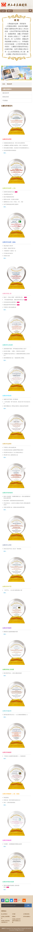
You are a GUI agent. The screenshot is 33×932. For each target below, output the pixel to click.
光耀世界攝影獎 (6, 711)
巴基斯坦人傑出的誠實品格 (10, 307)
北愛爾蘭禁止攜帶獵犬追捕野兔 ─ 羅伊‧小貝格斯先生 (16, 145)
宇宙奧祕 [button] (19, 77)
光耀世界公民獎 (6, 545)
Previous (3, 73)
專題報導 (9, 84)
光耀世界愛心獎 (6, 293)
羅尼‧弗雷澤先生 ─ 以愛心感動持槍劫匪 (13, 673)
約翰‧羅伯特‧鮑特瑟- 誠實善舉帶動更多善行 (13, 450)
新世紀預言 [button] (17, 77)
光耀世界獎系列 (6, 89)
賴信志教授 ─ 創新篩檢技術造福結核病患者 (14, 500)
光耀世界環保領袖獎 (8, 882)
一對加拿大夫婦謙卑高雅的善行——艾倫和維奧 (14, 756)
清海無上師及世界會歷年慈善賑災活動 (16, 920)
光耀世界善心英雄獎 (8, 669)
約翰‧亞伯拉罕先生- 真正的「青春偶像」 (13, 548)
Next (30, 73)
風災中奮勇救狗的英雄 (9, 197)
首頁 (3, 84)
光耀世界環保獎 (6, 395)
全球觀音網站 (26, 914)
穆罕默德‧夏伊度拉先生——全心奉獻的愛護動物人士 (16, 714)
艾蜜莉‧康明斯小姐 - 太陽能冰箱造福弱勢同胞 (14, 507)
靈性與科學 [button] (15, 77)
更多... (5, 153)
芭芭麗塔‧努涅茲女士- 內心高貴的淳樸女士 (13, 452)
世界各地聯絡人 (27, 916)
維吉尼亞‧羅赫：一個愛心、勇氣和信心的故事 (14, 351)
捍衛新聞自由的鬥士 (8, 194)
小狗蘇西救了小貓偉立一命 (10, 250)
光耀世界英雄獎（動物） (9, 242)
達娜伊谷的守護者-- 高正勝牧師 (11, 399)
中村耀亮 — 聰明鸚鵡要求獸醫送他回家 (13, 844)
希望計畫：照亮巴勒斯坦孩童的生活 (12, 800)
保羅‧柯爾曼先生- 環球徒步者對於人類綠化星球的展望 (16, 406)
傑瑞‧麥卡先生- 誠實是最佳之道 (11, 455)
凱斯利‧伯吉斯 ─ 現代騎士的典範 (11, 199)
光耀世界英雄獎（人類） (9, 188)
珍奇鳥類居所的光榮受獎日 (10, 302)
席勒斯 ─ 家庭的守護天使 (9, 248)
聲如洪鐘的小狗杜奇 (8, 245)
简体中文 (10, 11)
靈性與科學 (5, 93)
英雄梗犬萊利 (7, 255)
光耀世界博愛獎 (6, 628)
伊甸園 (13, 914)
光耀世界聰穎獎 (6, 840)
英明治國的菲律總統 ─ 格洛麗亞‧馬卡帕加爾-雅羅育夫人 (16, 148)
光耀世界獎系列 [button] (13, 77)
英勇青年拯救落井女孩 (9, 192)
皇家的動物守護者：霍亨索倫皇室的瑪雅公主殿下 (15, 348)
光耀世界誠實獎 (6, 444)
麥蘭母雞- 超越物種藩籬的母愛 (11, 631)
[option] (16, 73)
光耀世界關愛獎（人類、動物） (11, 794)
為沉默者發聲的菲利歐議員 (10, 150)
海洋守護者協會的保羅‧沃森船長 (11, 204)
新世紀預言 (5, 96)
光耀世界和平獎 (6, 586)
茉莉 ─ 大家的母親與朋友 (9, 802)
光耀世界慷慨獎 (6, 752)
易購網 (13, 916)
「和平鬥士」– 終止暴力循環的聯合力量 (13, 590)
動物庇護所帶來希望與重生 (10, 304)
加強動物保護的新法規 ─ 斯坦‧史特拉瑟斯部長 (14, 143)
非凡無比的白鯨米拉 (8, 253)
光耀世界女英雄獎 (7, 345)
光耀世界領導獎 (6, 139)
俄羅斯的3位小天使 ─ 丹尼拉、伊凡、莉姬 (13, 201)
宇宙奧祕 (5, 100)
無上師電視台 (4, 914)
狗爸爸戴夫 (6, 797)
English (3, 11)
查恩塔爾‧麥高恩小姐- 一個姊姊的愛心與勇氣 (14, 358)
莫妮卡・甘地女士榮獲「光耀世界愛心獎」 (13, 297)
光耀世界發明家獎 (7, 492)
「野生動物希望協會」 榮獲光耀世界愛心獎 (14, 299)
